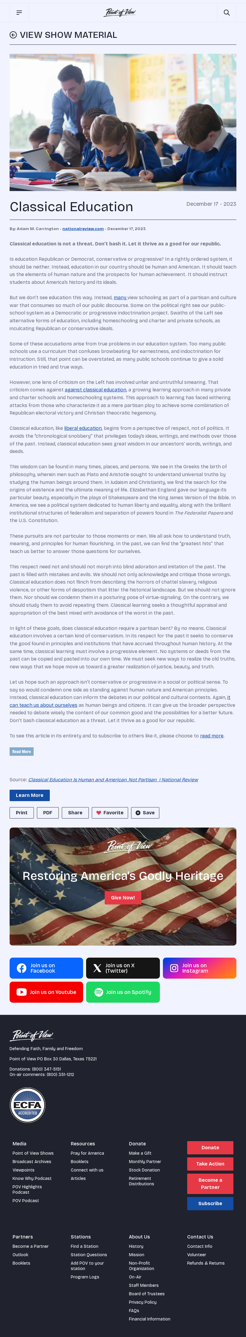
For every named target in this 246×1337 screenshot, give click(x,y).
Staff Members (144, 1285)
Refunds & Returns (206, 1263)
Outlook (20, 1254)
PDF (47, 813)
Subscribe (210, 1203)
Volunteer (196, 1254)
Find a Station (84, 1246)
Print (22, 813)
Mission (136, 1254)
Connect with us (87, 1170)
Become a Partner (210, 1183)
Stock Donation (144, 1170)
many (121, 297)
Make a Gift (140, 1153)
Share (75, 813)
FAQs (134, 1310)
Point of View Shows (33, 1153)
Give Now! (123, 898)
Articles (78, 1178)
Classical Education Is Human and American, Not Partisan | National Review (113, 779)
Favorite (114, 813)
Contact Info (199, 1246)
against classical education (95, 390)
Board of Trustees (147, 1293)
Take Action (210, 1164)
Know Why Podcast (32, 1178)
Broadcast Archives (32, 1161)
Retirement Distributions (141, 1181)
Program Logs (85, 1277)
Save (149, 813)
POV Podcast (26, 1200)
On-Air (135, 1277)
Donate (210, 1147)
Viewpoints (23, 1170)
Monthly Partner (145, 1161)
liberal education (83, 428)
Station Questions (89, 1254)
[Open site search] (226, 12)
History (136, 1246)
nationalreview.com (83, 228)
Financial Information (149, 1319)
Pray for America (87, 1153)
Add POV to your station (87, 1266)
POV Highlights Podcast (27, 1189)
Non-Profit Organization (141, 1266)
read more (212, 736)
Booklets (79, 1161)
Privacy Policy (143, 1302)
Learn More (30, 795)
